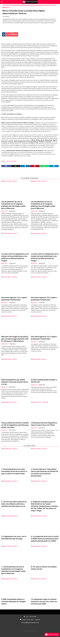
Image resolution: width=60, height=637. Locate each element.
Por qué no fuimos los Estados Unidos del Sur (44, 567)
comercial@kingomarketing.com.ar (30, 622)
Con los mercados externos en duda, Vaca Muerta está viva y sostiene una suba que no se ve (13, 503)
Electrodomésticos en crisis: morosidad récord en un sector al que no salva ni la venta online (14, 471)
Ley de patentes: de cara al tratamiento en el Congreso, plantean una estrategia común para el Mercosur (13, 205)
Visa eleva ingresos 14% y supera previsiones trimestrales (14, 298)
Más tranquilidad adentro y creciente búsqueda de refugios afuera (13, 601)
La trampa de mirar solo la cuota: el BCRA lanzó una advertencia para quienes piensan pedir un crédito (45, 538)
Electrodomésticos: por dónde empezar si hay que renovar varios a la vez (14, 382)
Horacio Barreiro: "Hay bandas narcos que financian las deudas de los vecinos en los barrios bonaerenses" (44, 472)
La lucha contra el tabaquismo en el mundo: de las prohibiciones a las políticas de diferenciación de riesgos (15, 257)
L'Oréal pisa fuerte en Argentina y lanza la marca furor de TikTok (44, 423)
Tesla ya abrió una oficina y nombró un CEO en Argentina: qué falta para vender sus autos (15, 425)
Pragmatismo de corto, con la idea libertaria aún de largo (13, 537)
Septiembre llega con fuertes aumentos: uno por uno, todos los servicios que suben (44, 601)
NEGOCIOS (5, 7)
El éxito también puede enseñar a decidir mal (44, 380)
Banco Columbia (11, 161)
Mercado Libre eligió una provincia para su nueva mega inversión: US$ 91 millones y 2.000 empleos (14, 338)
